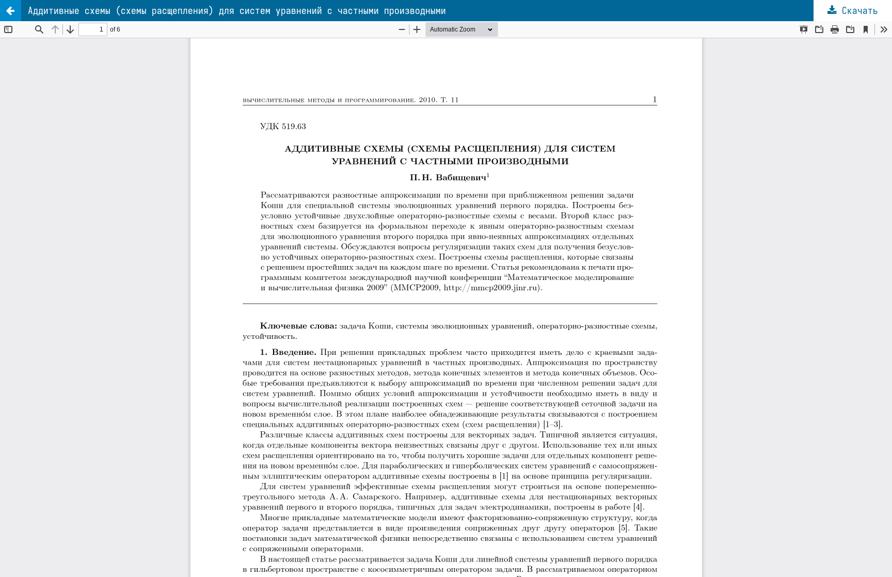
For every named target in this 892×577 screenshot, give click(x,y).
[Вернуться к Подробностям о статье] (10, 10)
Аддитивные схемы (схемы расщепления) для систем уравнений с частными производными (237, 10)
